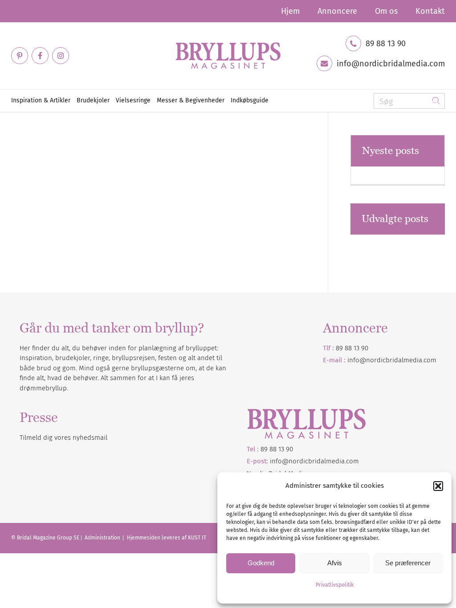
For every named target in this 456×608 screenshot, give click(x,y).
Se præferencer (408, 563)
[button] (438, 486)
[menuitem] (290, 11)
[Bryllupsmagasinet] (228, 55)
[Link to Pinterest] (19, 55)
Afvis (334, 563)
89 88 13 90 (386, 44)
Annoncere (337, 11)
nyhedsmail (90, 438)
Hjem (290, 11)
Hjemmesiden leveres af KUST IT (166, 538)
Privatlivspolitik (335, 585)
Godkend (261, 563)
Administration (103, 538)
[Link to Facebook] (40, 55)
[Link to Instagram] (60, 55)
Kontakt (430, 11)
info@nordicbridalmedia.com (391, 64)
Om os (386, 11)
